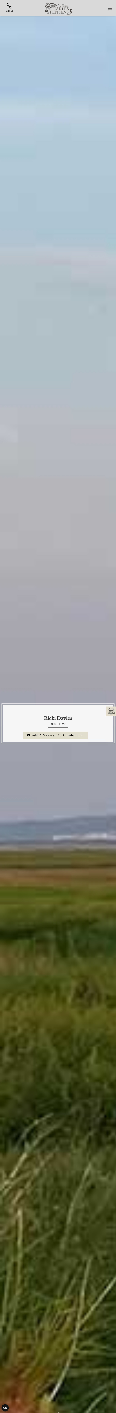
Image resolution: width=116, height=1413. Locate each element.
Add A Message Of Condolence (58, 735)
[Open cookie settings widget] (5, 1407)
